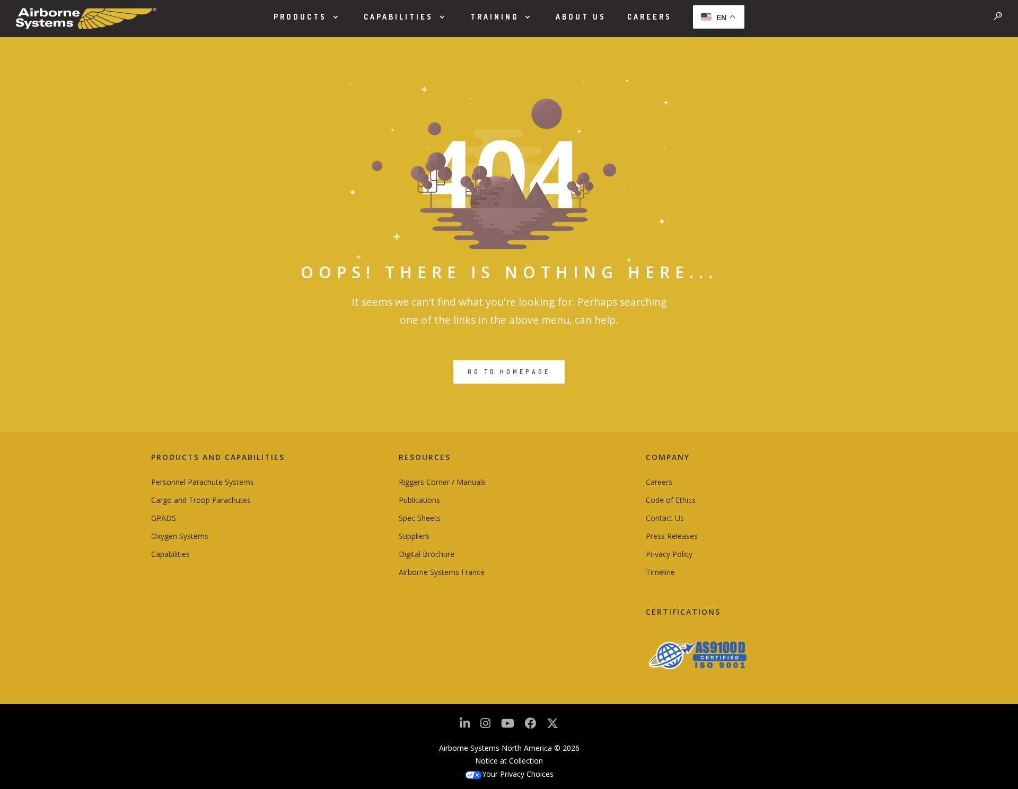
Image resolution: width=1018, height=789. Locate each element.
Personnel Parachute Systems (202, 482)
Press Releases (672, 536)
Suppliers (414, 536)
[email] (530, 726)
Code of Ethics (671, 500)
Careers (649, 16)
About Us (581, 16)
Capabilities (398, 16)
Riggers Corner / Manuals (442, 482)
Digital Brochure (426, 554)
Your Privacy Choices (518, 774)
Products (300, 16)
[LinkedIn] (465, 726)
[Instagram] (485, 726)
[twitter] (552, 727)
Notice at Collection (509, 761)
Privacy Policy (669, 554)
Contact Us (665, 518)
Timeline (660, 572)
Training (494, 16)
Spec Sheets (420, 518)
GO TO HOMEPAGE (509, 372)
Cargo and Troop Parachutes (201, 500)
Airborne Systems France (442, 572)
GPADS (163, 518)
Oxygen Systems (179, 536)
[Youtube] (507, 726)
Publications (419, 500)
